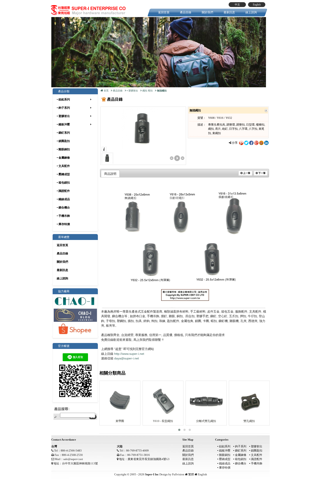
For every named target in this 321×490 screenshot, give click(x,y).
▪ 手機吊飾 (63, 215)
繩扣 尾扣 (147, 90)
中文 (237, 4)
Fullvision (178, 474)
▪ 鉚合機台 (63, 207)
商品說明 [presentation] (110, 173)
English (257, 4)
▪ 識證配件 (63, 190)
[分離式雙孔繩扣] (206, 400)
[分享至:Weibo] (261, 142)
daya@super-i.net (126, 358)
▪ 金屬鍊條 (63, 157)
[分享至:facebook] (251, 142)
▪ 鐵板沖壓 (63, 124)
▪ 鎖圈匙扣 (63, 141)
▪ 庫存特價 (63, 224)
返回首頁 (163, 12)
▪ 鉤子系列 (63, 107)
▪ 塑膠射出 (63, 116)
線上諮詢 (251, 12)
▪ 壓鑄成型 (63, 174)
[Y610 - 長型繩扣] (163, 400)
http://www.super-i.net (129, 353)
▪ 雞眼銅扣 (63, 149)
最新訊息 (229, 12)
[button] (179, 430)
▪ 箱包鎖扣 (63, 182)
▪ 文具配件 (63, 166)
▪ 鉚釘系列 (63, 132)
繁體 (191, 474)
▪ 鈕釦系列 (63, 99)
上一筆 (246, 173)
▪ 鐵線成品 (63, 199)
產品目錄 (185, 12)
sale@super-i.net (73, 459)
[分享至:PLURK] (241, 142)
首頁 (106, 90)
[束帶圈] (120, 400)
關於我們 (207, 12)
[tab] (110, 173)
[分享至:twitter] (246, 142)
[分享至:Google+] (256, 142)
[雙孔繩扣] (249, 400)
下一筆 (262, 173)
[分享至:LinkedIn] (266, 142)
